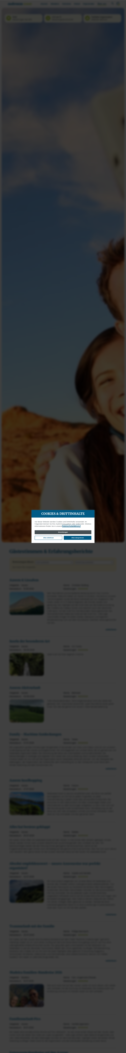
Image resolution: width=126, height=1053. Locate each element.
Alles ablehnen (48, 538)
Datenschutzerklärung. (71, 526)
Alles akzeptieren (77, 538)
